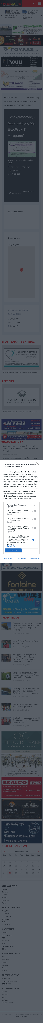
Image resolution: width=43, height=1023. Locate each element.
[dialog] (21, 511)
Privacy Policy (34, 559)
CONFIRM (13, 550)
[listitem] (21, 505)
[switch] (34, 511)
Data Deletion (8, 559)
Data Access (21, 559)
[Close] (38, 464)
